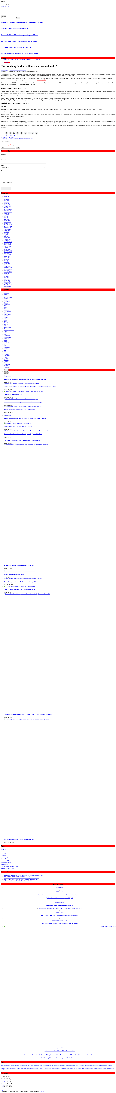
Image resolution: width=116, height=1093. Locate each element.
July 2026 (6, 197)
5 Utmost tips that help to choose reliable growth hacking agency (17, 138)
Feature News (7, 314)
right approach (63, 1068)
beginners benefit (14, 1065)
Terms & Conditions (6, 862)
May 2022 (6, 260)
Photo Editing (13, 1068)
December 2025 (8, 207)
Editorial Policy (4, 864)
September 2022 (8, 254)
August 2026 (7, 196)
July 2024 (6, 232)
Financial (6, 317)
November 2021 (8, 269)
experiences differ (72, 1065)
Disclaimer (3, 855)
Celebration (7, 301)
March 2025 (7, 220)
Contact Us (3, 849)
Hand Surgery (7, 327)
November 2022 (8, 252)
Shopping (6, 354)
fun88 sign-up (81, 1065)
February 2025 (7, 222)
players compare (30, 1068)
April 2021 (6, 279)
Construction (7, 304)
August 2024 (7, 230)
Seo (5, 351)
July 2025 (6, 215)
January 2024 (7, 240)
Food (5, 318)
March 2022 (7, 263)
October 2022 (7, 253)
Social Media (7, 355)
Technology (7, 360)
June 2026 (6, 199)
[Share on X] (10, 133)
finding (77, 1065)
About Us (3, 853)
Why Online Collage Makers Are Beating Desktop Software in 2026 (19, 41)
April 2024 (6, 236)
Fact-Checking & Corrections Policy (10, 866)
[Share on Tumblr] (29, 133)
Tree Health (7, 364)
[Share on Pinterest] (21, 133)
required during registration (55, 1068)
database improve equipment (57, 1065)
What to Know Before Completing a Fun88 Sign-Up (14, 28)
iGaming (6, 331)
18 (3, 1085)
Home (2, 851)
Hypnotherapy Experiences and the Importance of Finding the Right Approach (22, 22)
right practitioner (69, 1068)
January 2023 (7, 249)
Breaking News (8, 297)
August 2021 (7, 273)
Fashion (6, 313)
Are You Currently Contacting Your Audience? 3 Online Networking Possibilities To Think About (30, 386)
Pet (4, 344)
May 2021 (6, 277)
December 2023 (8, 242)
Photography (7, 347)
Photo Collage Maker (7, 1068)
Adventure (6, 293)
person (2, 1068)
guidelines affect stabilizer (97, 1065)
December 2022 (8, 250)
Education (6, 310)
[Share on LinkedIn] (13, 133)
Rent (5, 350)
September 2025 (8, 212)
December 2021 (8, 267)
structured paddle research (89, 1068)
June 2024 (6, 233)
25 (3, 1086)
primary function (36, 1068)
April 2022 (6, 262)
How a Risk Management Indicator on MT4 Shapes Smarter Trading (19, 53)
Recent (6, 371)
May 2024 (6, 234)
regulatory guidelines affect (45, 1068)
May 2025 (6, 217)
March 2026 (7, 203)
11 (3, 1083)
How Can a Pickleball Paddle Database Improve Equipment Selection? (19, 35)
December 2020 (8, 284)
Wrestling (6, 367)
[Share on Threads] (32, 133)
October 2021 (7, 270)
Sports (5, 357)
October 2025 (7, 210)
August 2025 (7, 213)
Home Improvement (9, 330)
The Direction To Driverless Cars (13, 394)
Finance (6, 315)
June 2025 (6, 216)
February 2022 (7, 264)
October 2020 (7, 286)
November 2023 (8, 243)
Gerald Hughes (4, 70)
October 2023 (7, 244)
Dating (5, 305)
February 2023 (7, 247)
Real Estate (6, 348)
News (5, 341)
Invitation (6, 333)
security (73, 1068)
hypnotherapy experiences (107, 1065)
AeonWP (42, 1091)
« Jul (2, 1090)
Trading (6, 361)
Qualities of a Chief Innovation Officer (14, 574)
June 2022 (6, 259)
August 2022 (7, 256)
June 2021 (6, 276)
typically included (97, 1068)
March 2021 (7, 280)
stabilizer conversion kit (80, 1068)
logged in (9, 144)
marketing (6, 338)
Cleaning (6, 303)
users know (109, 1068)
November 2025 (8, 209)
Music (5, 340)
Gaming (6, 321)
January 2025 (7, 223)
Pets (5, 345)
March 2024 (7, 237)
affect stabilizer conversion (5, 1065)
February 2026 (7, 205)
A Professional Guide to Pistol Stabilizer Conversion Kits (16, 47)
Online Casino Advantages (7, 137)
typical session (104, 1068)
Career (5, 300)
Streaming (6, 358)
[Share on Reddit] (25, 133)
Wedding (6, 365)
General (6, 323)
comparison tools (34, 1065)
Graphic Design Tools (88, 1065)
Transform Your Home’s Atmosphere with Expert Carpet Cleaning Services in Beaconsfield (28, 714)
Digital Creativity (65, 1065)
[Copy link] (36, 133)
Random (6, 373)
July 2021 (6, 274)
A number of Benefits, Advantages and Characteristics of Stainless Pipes (23, 402)
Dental (5, 307)
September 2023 (8, 246)
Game (5, 320)
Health (5, 328)
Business (6, 298)
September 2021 (8, 272)
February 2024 (7, 239)
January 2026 (7, 206)
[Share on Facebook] (6, 133)
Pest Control (7, 342)
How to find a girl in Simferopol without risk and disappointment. (21, 581)
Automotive (7, 294)
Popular (6, 370)
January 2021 (7, 283)
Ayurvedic (6, 295)
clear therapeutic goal (27, 1065)
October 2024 (7, 227)
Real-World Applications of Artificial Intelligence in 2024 (19, 839)
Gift (5, 325)
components (40, 1065)
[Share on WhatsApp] (17, 133)
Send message (6, 188)
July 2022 (6, 257)
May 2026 (6, 200)
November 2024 (8, 226)
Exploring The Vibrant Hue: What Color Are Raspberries (19, 589)
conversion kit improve (47, 1065)
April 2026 (6, 202)
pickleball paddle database (21, 1068)
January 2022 (7, 266)
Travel (5, 362)
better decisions (20, 1065)
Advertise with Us (5, 860)
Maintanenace (7, 337)
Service (5, 352)
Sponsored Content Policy (7, 868)
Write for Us (4, 859)
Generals (6, 324)
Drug (5, 308)
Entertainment (7, 311)
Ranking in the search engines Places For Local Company (19, 409)
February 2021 (7, 282)
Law (5, 334)
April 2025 (6, 219)
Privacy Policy (4, 857)
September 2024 (8, 229)
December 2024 (8, 225)
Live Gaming (7, 62)
